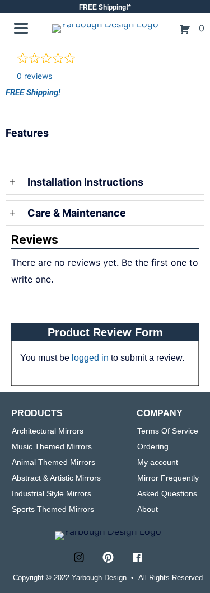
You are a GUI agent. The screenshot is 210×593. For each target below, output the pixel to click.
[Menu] (21, 28)
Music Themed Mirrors (52, 446)
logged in (90, 358)
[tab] (105, 141)
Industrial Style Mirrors (51, 493)
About (147, 509)
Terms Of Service (167, 430)
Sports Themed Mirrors (53, 509)
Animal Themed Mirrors (53, 462)
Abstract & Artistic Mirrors (56, 477)
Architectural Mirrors (47, 430)
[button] (79, 557)
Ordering (153, 446)
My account (157, 462)
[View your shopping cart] (186, 28)
